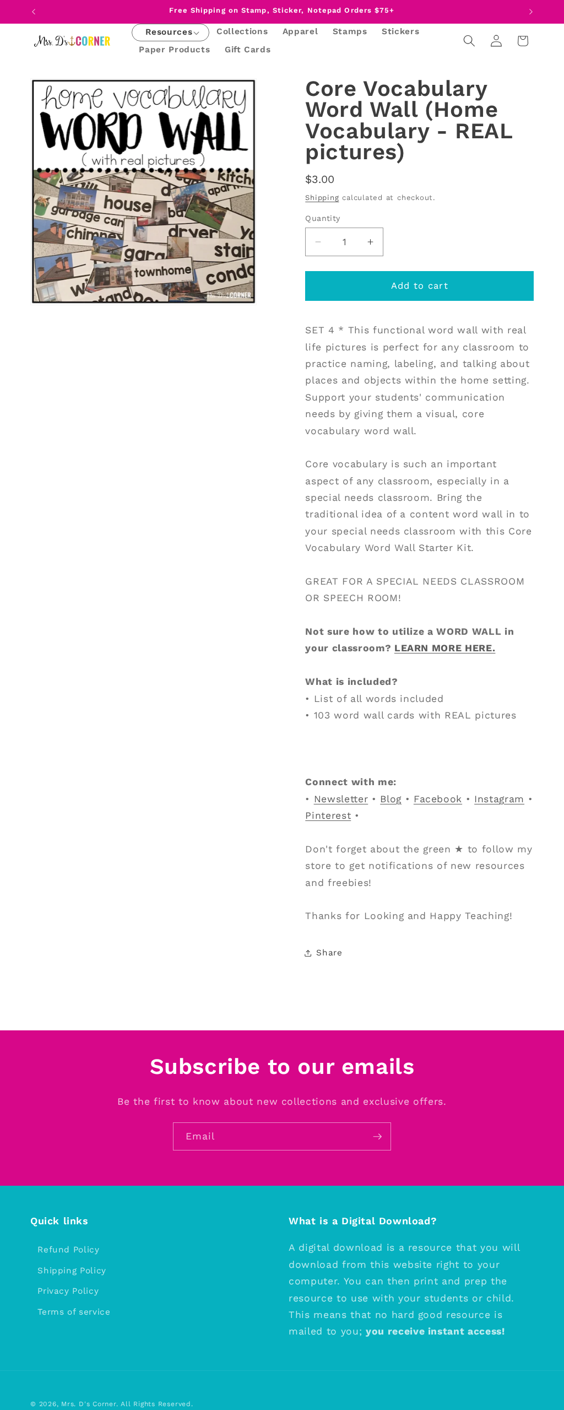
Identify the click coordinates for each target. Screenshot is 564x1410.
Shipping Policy (71, 1271)
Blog (391, 798)
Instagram (499, 798)
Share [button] (329, 953)
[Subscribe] (377, 1136)
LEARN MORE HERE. (445, 647)
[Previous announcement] (33, 11)
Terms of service (74, 1312)
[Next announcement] (531, 11)
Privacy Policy (68, 1291)
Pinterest (328, 815)
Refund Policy (68, 1250)
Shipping (322, 197)
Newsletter (341, 798)
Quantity (322, 218)
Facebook (438, 798)
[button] (168, 32)
